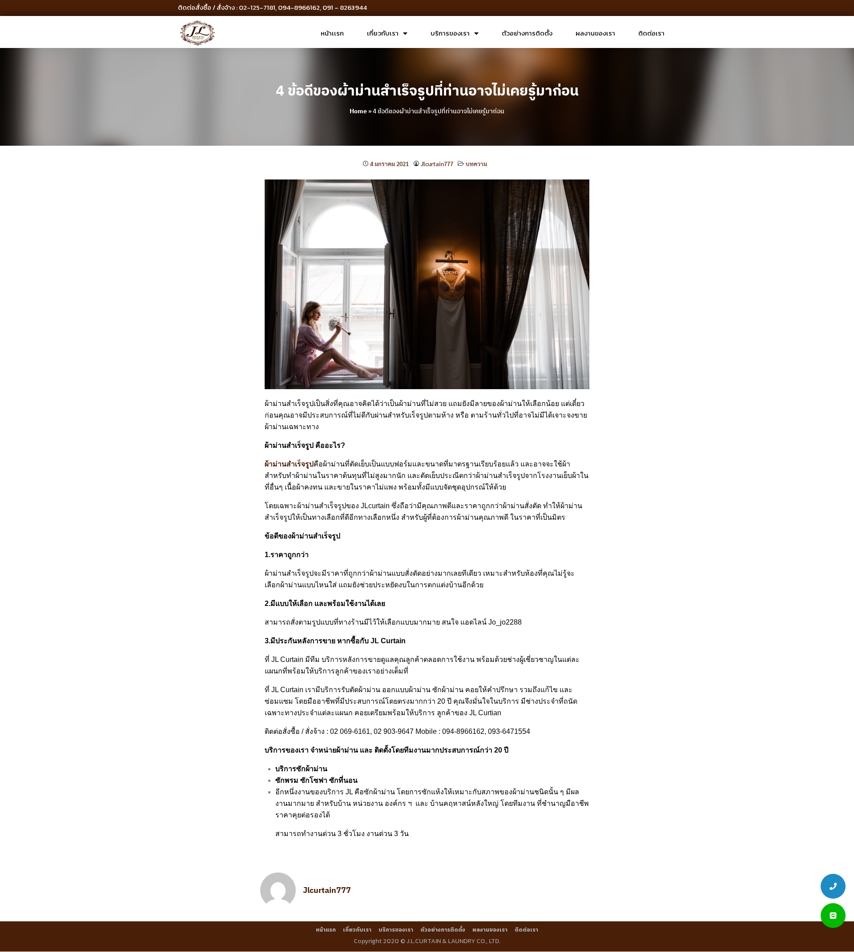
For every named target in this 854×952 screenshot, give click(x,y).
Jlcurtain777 (437, 163)
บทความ (476, 163)
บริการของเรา (450, 33)
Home (358, 111)
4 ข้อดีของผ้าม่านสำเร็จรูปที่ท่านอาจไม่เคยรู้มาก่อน (427, 90)
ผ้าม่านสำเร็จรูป (289, 464)
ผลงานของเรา (595, 33)
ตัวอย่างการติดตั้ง (527, 33)
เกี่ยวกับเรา (383, 33)
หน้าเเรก (332, 33)
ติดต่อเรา (651, 33)
